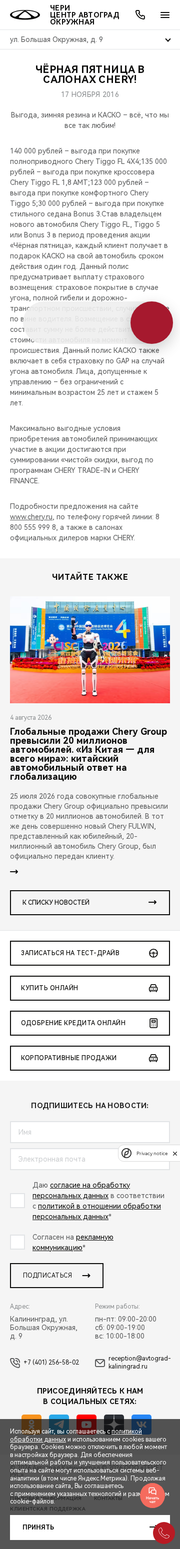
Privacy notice (152, 1153)
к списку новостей (56, 902)
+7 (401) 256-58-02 (51, 1362)
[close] (175, 1153)
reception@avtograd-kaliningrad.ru (139, 1362)
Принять (38, 1527)
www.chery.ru (31, 517)
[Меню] (165, 15)
